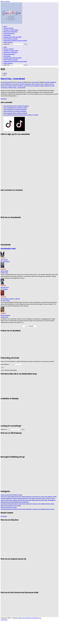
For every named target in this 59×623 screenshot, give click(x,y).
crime (2, 84)
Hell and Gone (5, 287)
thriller (42, 86)
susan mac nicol (28, 86)
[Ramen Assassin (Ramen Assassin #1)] (2, 312)
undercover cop (49, 86)
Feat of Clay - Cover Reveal (13, 78)
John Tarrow (6, 300)
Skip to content (5, 1)
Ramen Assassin (5, 315)
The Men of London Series (10, 30)
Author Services (8, 42)
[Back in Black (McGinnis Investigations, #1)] (2, 267)
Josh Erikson (6, 261)
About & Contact (8, 28)
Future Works (35, 82)
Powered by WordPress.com (33, 618)
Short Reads (7, 35)
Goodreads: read (8, 248)
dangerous (7, 84)
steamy (15, 86)
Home (5, 26)
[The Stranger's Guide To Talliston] (2, 295)
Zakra (20, 618)
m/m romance (45, 84)
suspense (37, 86)
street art (20, 86)
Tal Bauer (5, 289)
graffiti (22, 84)
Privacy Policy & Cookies (10, 39)
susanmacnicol (6, 82)
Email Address (5, 364)
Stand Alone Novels (9, 33)
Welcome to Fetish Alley (10, 32)
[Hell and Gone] (2, 284)
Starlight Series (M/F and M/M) (12, 37)
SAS (6, 86)
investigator (28, 84)
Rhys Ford (5, 273)
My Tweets (4, 516)
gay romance (15, 84)
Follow (2, 367)
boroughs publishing (50, 82)
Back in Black (4, 271)
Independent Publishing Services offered (15, 40)
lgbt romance (36, 84)
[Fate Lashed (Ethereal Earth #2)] (2, 256)
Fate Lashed (4, 260)
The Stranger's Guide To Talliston (10, 299)
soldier (10, 86)
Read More (4, 99)
